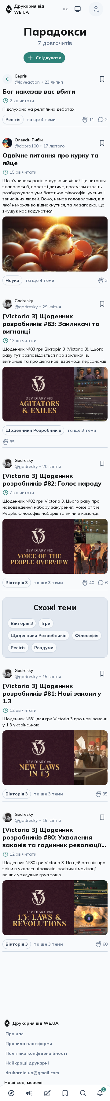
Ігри (46, 623)
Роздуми (43, 647)
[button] (99, 1093)
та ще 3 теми (81, 430)
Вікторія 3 (22, 623)
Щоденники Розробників (38, 635)
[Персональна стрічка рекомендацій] (11, 1093)
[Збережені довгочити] (65, 1093)
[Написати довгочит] (47, 1093)
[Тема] (77, 9)
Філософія (86, 635)
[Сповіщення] (100, 1093)
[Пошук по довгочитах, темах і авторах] (83, 1093)
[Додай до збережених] (102, 79)
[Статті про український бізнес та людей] (29, 1093)
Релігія (18, 647)
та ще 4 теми (41, 119)
